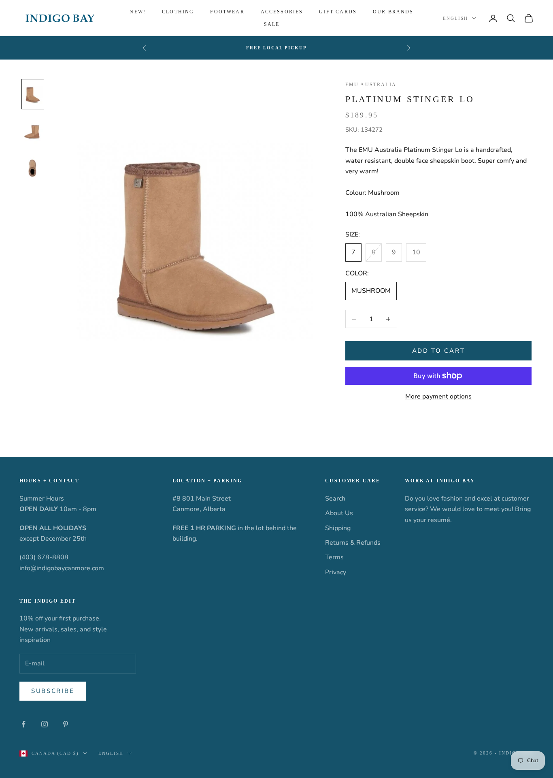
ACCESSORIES (282, 12)
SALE (272, 24)
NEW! (138, 12)
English (455, 18)
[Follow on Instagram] (44, 724)
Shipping (338, 528)
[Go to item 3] (32, 168)
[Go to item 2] (32, 131)
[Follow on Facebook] (23, 724)
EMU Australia (370, 84)
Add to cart (438, 351)
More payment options (438, 396)
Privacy (335, 572)
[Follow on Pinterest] (66, 724)
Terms (334, 557)
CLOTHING (178, 12)
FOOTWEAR (227, 12)
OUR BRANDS (393, 12)
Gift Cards (338, 12)
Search (335, 498)
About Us (339, 513)
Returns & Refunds (353, 542)
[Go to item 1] (32, 94)
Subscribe (52, 691)
